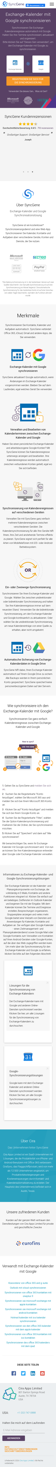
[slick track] (28, 1243)
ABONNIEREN (13, 1438)
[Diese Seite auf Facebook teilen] (13, 1373)
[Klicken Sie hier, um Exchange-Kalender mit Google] (28, 64)
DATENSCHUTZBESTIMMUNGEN (21, 1449)
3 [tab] (32, 173)
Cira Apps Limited (27, 1461)
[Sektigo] (43, 100)
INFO (7, 1447)
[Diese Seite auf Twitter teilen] (23, 1373)
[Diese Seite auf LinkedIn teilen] (33, 1373)
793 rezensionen (45, 128)
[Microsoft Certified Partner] (13, 100)
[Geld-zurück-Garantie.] (28, 100)
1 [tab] (23, 173)
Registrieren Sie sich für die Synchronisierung (28, 81)
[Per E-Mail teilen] (42, 1373)
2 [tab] (28, 173)
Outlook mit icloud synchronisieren (28, 1287)
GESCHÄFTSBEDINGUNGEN (18, 1451)
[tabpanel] (28, 149)
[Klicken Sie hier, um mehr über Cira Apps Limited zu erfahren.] (9, 1400)
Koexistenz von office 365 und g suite (28, 1283)
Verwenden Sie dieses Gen (21, 91)
